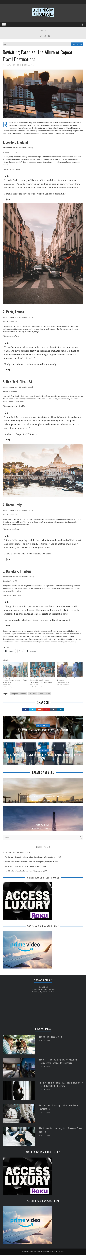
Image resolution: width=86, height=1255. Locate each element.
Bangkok (14, 694)
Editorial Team (29, 65)
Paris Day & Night (43, 824)
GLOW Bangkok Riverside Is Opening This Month (43, 796)
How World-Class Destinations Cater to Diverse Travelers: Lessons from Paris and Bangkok (41, 680)
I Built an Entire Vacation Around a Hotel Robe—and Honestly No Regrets (26, 861)
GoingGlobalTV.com (42, 1252)
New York (32, 694)
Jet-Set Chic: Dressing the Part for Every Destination (20, 866)
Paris (41, 694)
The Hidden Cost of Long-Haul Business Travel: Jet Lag (21, 871)
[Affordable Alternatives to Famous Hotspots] (69, 669)
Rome (47, 694)
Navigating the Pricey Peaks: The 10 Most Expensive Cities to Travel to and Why (15, 680)
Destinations (77, 44)
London (23, 694)
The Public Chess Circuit (12, 852)
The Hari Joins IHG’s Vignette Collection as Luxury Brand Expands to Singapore (28, 857)
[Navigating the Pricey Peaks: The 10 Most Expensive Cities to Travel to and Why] (15, 669)
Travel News (38, 800)
